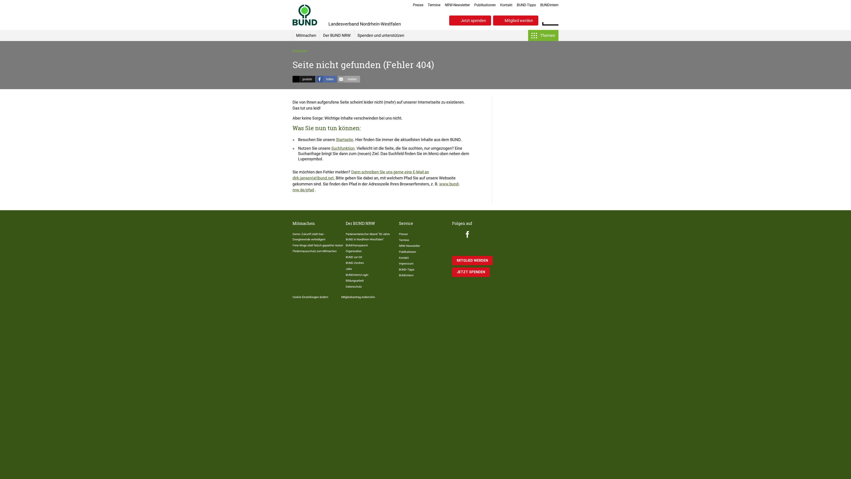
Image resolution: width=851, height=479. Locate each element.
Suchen (555, 20)
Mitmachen (306, 35)
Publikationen (485, 5)
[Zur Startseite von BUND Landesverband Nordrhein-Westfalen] (305, 15)
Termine (434, 5)
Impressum (406, 263)
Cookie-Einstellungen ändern (310, 297)
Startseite (300, 51)
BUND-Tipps (526, 5)
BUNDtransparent (357, 245)
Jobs (349, 269)
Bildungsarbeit (355, 280)
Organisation (354, 251)
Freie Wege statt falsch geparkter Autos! (318, 245)
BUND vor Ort (354, 257)
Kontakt (506, 5)
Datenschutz (354, 286)
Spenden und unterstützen (380, 35)
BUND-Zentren (355, 263)
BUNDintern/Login (357, 275)
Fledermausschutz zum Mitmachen (315, 251)
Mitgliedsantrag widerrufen (358, 297)
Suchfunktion (343, 148)
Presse (418, 5)
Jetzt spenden (473, 20)
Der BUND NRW (337, 35)
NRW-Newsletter (457, 5)
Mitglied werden (519, 20)
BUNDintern (549, 5)
